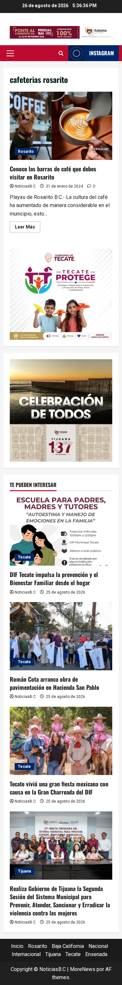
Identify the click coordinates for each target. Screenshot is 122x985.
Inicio (17, 946)
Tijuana (24, 871)
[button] (10, 53)
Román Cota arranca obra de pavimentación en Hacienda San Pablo (54, 683)
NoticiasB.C (25, 186)
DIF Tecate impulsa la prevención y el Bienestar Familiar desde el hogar (54, 578)
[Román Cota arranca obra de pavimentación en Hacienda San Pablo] (61, 636)
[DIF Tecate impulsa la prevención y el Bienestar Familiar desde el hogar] (61, 531)
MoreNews (82, 969)
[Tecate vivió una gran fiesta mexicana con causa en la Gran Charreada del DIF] (61, 741)
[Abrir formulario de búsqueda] (61, 53)
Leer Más (27, 228)
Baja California (68, 946)
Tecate (24, 557)
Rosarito (26, 151)
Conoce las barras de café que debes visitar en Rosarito (61, 126)
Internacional (26, 954)
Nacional (98, 946)
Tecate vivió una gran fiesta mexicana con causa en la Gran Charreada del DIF (59, 788)
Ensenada (96, 954)
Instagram (101, 53)
